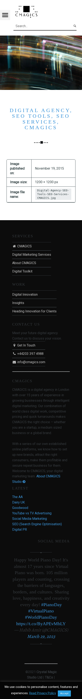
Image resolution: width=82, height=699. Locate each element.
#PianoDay (51, 604)
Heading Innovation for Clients (34, 311)
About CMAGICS (24, 263)
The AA (17, 497)
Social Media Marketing (29, 519)
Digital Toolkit (22, 271)
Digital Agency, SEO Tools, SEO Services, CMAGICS (41, 118)
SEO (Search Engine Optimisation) (37, 524)
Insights (18, 303)
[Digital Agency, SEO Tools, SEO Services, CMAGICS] (41, 38)
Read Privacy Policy (42, 693)
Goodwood (20, 508)
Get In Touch (25, 345)
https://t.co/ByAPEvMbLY (41, 623)
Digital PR (19, 530)
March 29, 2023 (41, 636)
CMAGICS (24, 246)
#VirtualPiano (41, 610)
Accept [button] (64, 693)
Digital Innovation (25, 294)
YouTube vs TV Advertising (32, 513)
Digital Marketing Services (31, 255)
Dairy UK (18, 502)
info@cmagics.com (30, 362)
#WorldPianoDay (41, 617)
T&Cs (49, 677)
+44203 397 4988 (30, 354)
